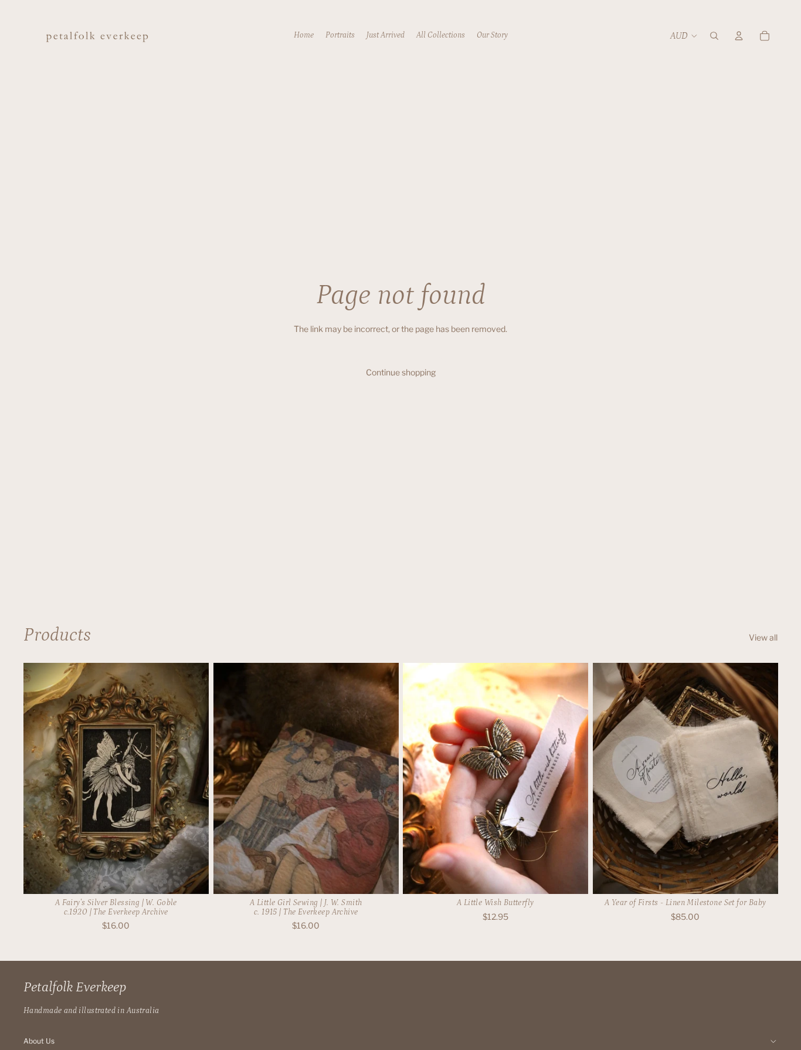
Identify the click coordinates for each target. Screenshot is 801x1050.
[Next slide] (380, 778)
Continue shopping (401, 372)
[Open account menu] (739, 36)
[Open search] (714, 36)
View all (763, 637)
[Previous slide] (231, 778)
